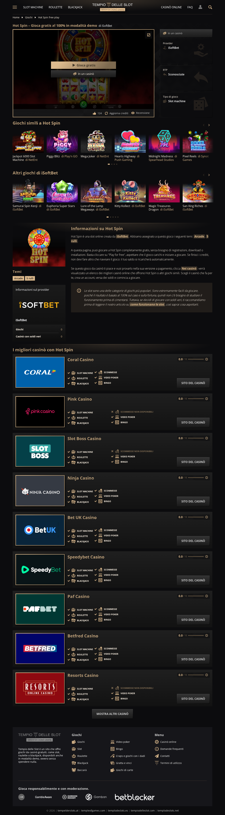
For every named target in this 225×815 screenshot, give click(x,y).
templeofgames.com (93, 810)
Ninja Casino (81, 478)
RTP (165, 70)
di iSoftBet (105, 26)
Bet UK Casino (82, 517)
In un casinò (175, 33)
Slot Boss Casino (84, 438)
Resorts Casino (83, 675)
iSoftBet (122, 236)
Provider (168, 43)
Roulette (55, 7)
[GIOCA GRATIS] (62, 141)
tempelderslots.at (68, 810)
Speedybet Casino (86, 557)
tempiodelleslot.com (143, 810)
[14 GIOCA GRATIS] (28, 141)
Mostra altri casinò (112, 714)
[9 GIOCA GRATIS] (164, 190)
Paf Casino (78, 596)
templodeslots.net (168, 810)
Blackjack (75, 7)
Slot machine (33, 7)
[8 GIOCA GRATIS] (28, 190)
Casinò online (171, 7)
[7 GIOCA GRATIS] (198, 190)
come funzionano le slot (147, 304)
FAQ (190, 7)
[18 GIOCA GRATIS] (130, 141)
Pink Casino (80, 399)
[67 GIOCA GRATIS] (96, 141)
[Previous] (204, 125)
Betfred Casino (83, 636)
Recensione (143, 113)
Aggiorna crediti (119, 113)
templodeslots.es (118, 810)
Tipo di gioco (170, 96)
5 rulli (30, 278)
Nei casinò (189, 268)
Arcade (199, 236)
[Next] (209, 125)
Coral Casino (81, 359)
